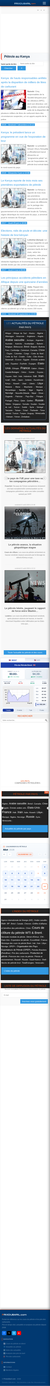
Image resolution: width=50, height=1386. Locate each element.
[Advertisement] (25, 34)
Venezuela (40, 413)
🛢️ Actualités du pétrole (12, 1347)
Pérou (16, 401)
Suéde (24, 407)
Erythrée (23, 364)
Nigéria (40, 390)
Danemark (9, 360)
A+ (38, 10)
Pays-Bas (29, 397)
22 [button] (38, 886)
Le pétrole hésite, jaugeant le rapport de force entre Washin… (25, 609)
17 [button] (5, 886)
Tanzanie (8, 410)
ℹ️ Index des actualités (12, 1350)
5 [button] (18, 873)
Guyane (8, 376)
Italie (14, 380)
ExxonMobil (35, 940)
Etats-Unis (34, 807)
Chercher (8, 68)
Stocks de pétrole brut (11, 963)
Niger (31, 390)
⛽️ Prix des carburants (11, 1357)
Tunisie (15, 413)
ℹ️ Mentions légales (11, 1370)
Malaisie (8, 387)
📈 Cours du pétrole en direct (14, 1344)
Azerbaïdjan (29, 344)
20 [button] (25, 886)
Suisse (16, 407)
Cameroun (25, 350)
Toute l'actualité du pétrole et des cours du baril (25, 653)
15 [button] (38, 880)
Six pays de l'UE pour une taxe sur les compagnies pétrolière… (25, 480)
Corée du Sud (11, 357)
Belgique (8, 347)
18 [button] (12, 886)
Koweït (16, 383)
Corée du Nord (37, 354)
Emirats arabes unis (18, 808)
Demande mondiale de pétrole (13, 937)
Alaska (32, 333)
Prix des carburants (20, 953)
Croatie (22, 357)
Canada (33, 350)
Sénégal (40, 407)
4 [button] (12, 873)
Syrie (32, 407)
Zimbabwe (25, 417)
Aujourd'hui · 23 (24, 854)
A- (44, 10)
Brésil (26, 347)
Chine (42, 350)
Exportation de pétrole (20, 940)
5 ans (42, 710)
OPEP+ (12, 946)
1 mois (8, 710)
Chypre (9, 354)
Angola (40, 336)
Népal (34, 393)
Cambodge (15, 350)
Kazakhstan (38, 380)
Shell (44, 960)
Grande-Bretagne (12, 372)
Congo (26, 354)
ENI (41, 937)
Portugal (8, 401)
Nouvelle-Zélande (22, 393)
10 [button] (5, 880)
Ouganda (8, 396)
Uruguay (30, 413)
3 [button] (5, 873)
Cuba (29, 357)
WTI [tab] (37, 660)
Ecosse (18, 360)
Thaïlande (34, 410)
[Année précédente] (4, 854)
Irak (35, 376)
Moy (38, 704)
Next (44, 478)
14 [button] (32, 880)
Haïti (15, 376)
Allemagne (9, 336)
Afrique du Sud (20, 333)
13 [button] (25, 880)
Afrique (8, 333)
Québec (30, 401)
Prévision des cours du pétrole (21, 956)
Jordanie (28, 380)
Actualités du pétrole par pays (18, 829)
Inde (20, 376)
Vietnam (9, 417)
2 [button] (44, 867)
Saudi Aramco (35, 960)
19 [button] (19, 886)
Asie (3, 923)
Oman (40, 393)
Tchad (25, 410)
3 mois (19, 710)
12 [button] (19, 880)
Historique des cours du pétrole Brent (16, 943)
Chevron (27, 924)
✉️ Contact (7, 1367)
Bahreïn (40, 344)
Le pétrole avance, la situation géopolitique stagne (25, 546)
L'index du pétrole (12, 971)
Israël (7, 380)
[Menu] (44, 2)
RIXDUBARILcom (14, 1314)
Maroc (17, 387)
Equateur (14, 364)
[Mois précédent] (10, 854)
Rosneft (17, 960)
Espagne (32, 364)
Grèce (23, 372)
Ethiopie (15, 368)
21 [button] (32, 886)
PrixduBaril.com (10, 1379)
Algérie (40, 333)
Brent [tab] (13, 660)
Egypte (26, 360)
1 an (30, 710)
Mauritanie (28, 387)
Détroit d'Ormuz (33, 937)
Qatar (23, 401)
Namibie (22, 390)
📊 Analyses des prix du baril (14, 1353)
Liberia (32, 384)
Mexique (39, 387)
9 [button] (44, 873)
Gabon (34, 368)
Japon (20, 380)
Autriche (18, 344)
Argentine (39, 340)
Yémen (17, 417)
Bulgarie (34, 347)
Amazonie (20, 336)
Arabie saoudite (14, 340)
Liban (24, 384)
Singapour (17, 404)
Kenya (7, 384)
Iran (41, 376)
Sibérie (8, 404)
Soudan (34, 404)
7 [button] (31, 873)
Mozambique (10, 390)
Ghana (41, 368)
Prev (6, 478)
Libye (40, 383)
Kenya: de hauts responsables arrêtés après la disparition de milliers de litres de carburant (24, 82)
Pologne (39, 397)
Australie (8, 344)
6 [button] (25, 873)
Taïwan (18, 410)
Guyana (40, 372)
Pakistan (18, 397)
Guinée (31, 372)
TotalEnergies (28, 963)
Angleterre (31, 336)
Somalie (25, 404)
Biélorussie (18, 347)
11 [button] (12, 880)
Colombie (18, 354)
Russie (39, 400)
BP (8, 924)
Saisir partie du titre (9, 64)
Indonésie (28, 376)
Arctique (30, 340)
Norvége (9, 393)
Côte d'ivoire (38, 357)
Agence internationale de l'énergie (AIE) (17, 920)
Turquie (23, 413)
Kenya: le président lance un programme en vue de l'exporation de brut (23, 136)
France (25, 368)
